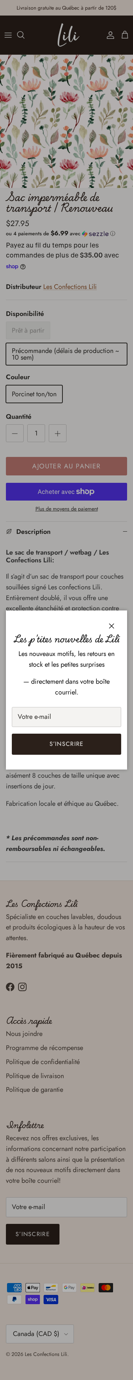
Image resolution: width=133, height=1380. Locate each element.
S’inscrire (67, 744)
